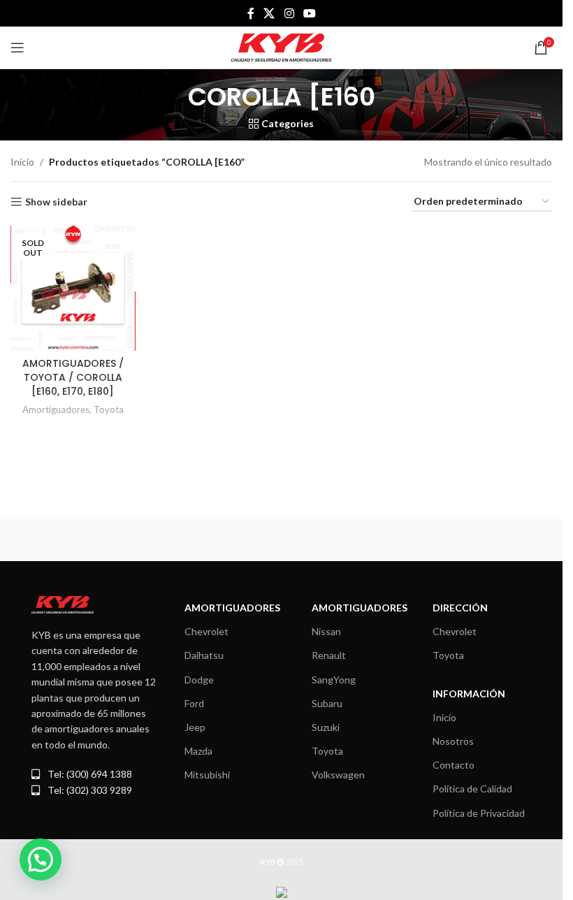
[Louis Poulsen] (350, 540)
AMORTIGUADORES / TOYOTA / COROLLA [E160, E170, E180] (73, 377)
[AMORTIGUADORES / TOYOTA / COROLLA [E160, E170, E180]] (73, 288)
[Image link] (62, 603)
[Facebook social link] (250, 13)
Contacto (453, 765)
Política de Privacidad (479, 813)
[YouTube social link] (309, 13)
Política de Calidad (472, 788)
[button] (40, 859)
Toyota (109, 409)
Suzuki (326, 727)
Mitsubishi (207, 775)
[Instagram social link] (289, 13)
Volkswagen (338, 775)
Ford (194, 703)
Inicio (22, 162)
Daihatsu (204, 655)
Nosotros (453, 741)
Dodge (199, 679)
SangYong (334, 679)
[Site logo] (281, 46)
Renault (329, 655)
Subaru (327, 703)
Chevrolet (206, 631)
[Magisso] (212, 540)
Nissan (326, 631)
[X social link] (269, 13)
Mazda (198, 751)
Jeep (194, 727)
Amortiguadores (55, 409)
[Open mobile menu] (17, 47)
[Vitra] (74, 540)
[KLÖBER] (488, 540)
